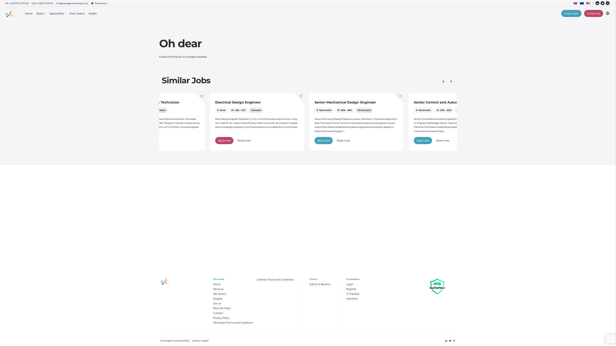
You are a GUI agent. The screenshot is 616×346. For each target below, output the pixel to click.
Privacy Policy (221, 317)
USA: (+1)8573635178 (43, 3)
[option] (208, 122)
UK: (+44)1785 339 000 (17, 3)
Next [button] (451, 81)
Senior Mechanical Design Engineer (297, 102)
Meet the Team (222, 308)
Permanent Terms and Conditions (233, 322)
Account (608, 13)
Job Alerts (352, 298)
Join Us (217, 303)
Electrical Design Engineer (189, 102)
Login (349, 284)
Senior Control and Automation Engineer (400, 102)
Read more (195, 140)
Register (351, 289)
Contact (218, 313)
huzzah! (205, 340)
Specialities (57, 13)
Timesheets (101, 3)
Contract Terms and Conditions (275, 279)
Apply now (176, 140)
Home (29, 13)
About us (218, 289)
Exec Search (77, 13)
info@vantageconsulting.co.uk (72, 3)
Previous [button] (443, 81)
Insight (93, 13)
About (40, 13)
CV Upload (352, 293)
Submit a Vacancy (320, 284)
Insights (217, 298)
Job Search (219, 293)
